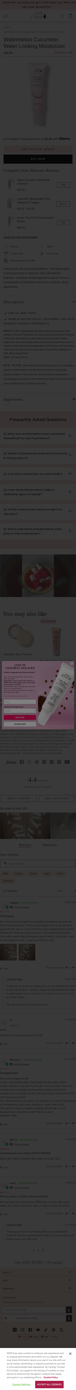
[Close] (70, 1354)
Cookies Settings (21, 1384)
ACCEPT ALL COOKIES (49, 1384)
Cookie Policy (50, 1377)
